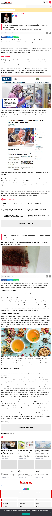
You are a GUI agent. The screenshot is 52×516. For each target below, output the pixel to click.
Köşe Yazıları (9, 29)
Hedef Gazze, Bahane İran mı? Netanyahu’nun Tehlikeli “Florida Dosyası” (13, 216)
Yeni (16, 433)
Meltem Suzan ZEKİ (18, 14)
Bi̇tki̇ (6, 433)
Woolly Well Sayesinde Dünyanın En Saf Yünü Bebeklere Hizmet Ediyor (7, 452)
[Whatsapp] (28, 489)
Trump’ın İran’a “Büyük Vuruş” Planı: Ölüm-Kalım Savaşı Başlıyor (38, 210)
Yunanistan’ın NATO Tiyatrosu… (36, 203)
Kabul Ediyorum (26, 514)
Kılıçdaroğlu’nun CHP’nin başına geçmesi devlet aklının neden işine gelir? (13, 210)
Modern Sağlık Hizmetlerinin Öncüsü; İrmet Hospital (42, 451)
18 (13, 32)
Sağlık (8, 239)
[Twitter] (24, 489)
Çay (8, 433)
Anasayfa (4, 29)
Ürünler (14, 433)
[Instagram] (26, 489)
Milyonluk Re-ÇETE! (6, 470)
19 (42, 477)
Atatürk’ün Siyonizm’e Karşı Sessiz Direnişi (38, 215)
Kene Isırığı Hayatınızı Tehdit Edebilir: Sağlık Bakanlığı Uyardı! (25, 452)
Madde (11, 433)
